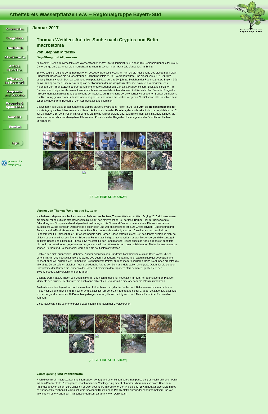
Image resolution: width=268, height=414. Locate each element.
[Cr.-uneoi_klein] (133, 160)
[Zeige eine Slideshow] (108, 196)
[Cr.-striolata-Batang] (81, 160)
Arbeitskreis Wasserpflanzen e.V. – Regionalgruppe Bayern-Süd (85, 14)
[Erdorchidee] (55, 160)
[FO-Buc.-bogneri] (107, 160)
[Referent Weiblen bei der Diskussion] (133, 141)
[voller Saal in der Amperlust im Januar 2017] (81, 141)
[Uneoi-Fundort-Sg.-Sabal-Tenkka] (120, 180)
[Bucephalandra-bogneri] (159, 141)
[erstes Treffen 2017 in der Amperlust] (55, 141)
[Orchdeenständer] (94, 180)
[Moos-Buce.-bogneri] (159, 160)
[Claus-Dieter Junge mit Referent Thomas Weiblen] (107, 141)
